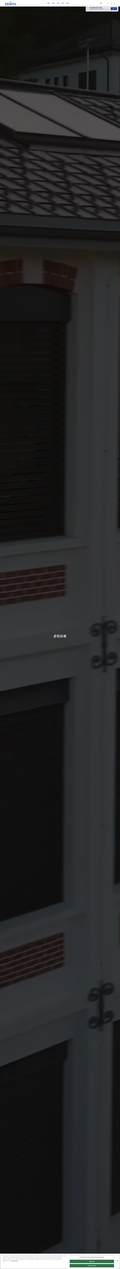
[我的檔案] (114, 3)
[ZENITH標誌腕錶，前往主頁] (10, 3)
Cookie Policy (14, 1261)
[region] (60, 1261)
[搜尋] (108, 3)
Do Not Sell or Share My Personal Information (92, 1257)
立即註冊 (114, 8)
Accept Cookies (92, 1265)
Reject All (91, 1261)
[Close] (117, 1261)
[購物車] (111, 3)
